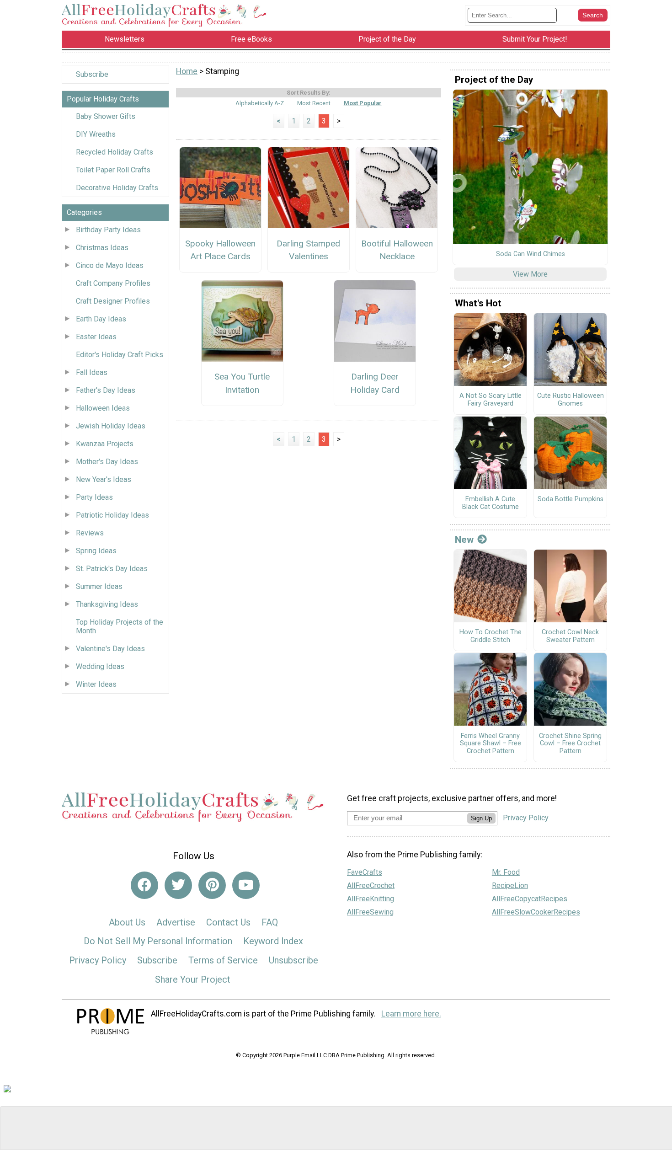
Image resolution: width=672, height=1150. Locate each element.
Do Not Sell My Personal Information (158, 941)
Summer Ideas (99, 586)
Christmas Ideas (102, 247)
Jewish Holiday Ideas (110, 426)
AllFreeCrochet (371, 885)
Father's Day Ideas (105, 390)
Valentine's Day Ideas (110, 648)
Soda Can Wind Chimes (530, 254)
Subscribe (92, 74)
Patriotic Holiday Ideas (112, 515)
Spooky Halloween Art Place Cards (220, 250)
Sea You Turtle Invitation (242, 383)
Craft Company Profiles (113, 283)
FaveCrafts (364, 872)
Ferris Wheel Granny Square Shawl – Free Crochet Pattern (490, 744)
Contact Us (228, 922)
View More (530, 274)
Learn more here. (411, 1013)
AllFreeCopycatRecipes (529, 898)
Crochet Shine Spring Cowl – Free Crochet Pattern (570, 744)
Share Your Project (192, 979)
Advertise (175, 922)
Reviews (90, 533)
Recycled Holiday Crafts (114, 152)
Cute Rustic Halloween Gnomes (570, 399)
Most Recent (314, 103)
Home (186, 71)
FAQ (269, 922)
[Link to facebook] (144, 885)
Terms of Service (223, 960)
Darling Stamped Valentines (308, 250)
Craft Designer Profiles (113, 301)
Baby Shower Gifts (105, 116)
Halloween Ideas (103, 408)
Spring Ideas (96, 550)
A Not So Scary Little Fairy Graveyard (490, 399)
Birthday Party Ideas (108, 229)
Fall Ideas (91, 372)
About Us (127, 922)
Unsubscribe (293, 960)
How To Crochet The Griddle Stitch (490, 636)
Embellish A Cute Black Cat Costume (490, 503)
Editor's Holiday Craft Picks (119, 354)
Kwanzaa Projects (104, 443)
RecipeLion (510, 885)
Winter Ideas (96, 684)
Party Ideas (94, 497)
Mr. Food (506, 872)
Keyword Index (273, 941)
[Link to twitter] (178, 885)
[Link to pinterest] (212, 885)
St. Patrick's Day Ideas (112, 568)
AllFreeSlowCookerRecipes (536, 912)
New (464, 539)
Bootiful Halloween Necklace (397, 250)
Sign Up (481, 818)
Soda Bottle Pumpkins (570, 499)
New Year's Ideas (103, 479)
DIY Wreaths (96, 134)
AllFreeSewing (370, 912)
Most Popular (363, 103)
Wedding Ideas (100, 666)
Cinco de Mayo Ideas (110, 265)
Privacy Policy (97, 960)
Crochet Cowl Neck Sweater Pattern (570, 636)
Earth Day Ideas (101, 319)
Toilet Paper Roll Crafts (113, 170)
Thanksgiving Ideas (107, 604)
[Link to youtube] (246, 885)
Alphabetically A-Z (259, 103)
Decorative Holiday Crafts (117, 187)
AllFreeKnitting (370, 898)
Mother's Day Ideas (107, 461)
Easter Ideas (96, 336)
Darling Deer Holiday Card (375, 383)
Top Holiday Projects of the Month (119, 626)
